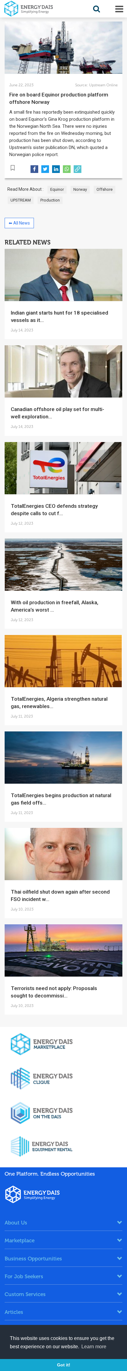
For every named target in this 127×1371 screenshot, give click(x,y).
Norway (80, 189)
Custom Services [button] (25, 1294)
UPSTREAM (20, 200)
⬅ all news (19, 223)
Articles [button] (14, 1312)
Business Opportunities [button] (33, 1258)
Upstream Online (103, 85)
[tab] (63, 1223)
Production (50, 200)
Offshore (104, 189)
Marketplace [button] (20, 1240)
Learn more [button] (93, 1346)
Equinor (57, 189)
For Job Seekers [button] (24, 1276)
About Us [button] (16, 1223)
